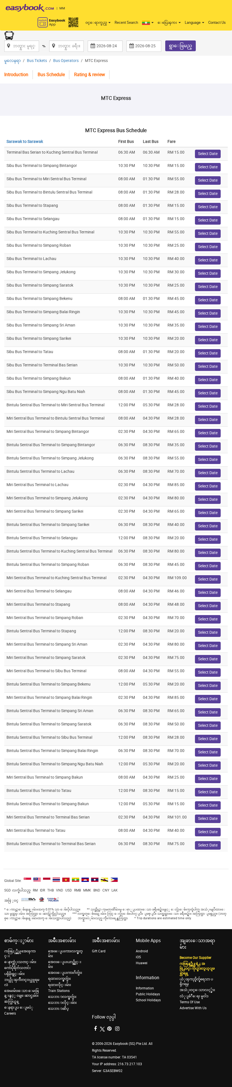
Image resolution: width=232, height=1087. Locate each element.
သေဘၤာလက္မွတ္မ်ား (62, 997)
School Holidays (148, 1000)
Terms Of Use (190, 1002)
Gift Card (99, 951)
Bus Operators (66, 60)
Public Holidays (148, 994)
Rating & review (89, 74)
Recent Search (126, 22)
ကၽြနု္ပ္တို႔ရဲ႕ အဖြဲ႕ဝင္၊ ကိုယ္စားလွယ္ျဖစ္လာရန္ (197, 968)
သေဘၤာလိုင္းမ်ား (62, 1003)
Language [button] (193, 22)
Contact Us (217, 22)
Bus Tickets (37, 60)
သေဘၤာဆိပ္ (58, 1009)
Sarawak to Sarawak (25, 141)
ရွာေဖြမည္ (180, 45)
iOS (138, 957)
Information (145, 988)
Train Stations (59, 991)
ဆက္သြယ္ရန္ (11, 1002)
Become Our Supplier (195, 958)
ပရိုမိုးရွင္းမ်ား (14, 974)
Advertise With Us (193, 1008)
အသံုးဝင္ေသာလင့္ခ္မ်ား (197, 990)
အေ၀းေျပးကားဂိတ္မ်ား (65, 973)
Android (142, 951)
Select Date (208, 153)
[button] (148, 22)
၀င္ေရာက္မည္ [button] (96, 22)
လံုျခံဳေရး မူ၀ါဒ (194, 996)
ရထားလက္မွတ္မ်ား (59, 979)
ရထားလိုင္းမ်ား (59, 985)
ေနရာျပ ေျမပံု (18, 1007)
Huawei (141, 963)
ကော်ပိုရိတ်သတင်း (17, 968)
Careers (10, 1013)
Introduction (16, 74)
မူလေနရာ (12, 60)
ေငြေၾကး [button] (168, 22)
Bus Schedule (51, 74)
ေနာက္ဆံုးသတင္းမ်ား (20, 962)
